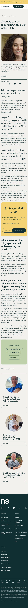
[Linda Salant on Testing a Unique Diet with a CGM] (15, 84)
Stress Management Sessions (6, 524)
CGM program (10, 176)
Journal (17, 517)
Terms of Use (8, 581)
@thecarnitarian (5, 112)
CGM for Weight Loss (20, 535)
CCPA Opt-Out (24, 581)
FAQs (16, 541)
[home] (5, 6)
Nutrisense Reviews (6, 564)
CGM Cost (17, 529)
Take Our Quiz (18, 6)
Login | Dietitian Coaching (19, 521)
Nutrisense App (19, 538)
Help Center (2, 581)
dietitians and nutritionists (18, 296)
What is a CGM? (19, 525)
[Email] (20, 84)
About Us (3, 551)
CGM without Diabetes (21, 532)
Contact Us (4, 554)
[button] (25, 6)
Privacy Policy (13, 581)
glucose (20, 264)
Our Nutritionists (5, 557)
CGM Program (4, 517)
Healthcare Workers (6, 570)
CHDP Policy (19, 581)
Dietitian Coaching (5, 520)
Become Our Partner (6, 567)
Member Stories (5, 560)
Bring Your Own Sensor (7, 529)
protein (11, 328)
